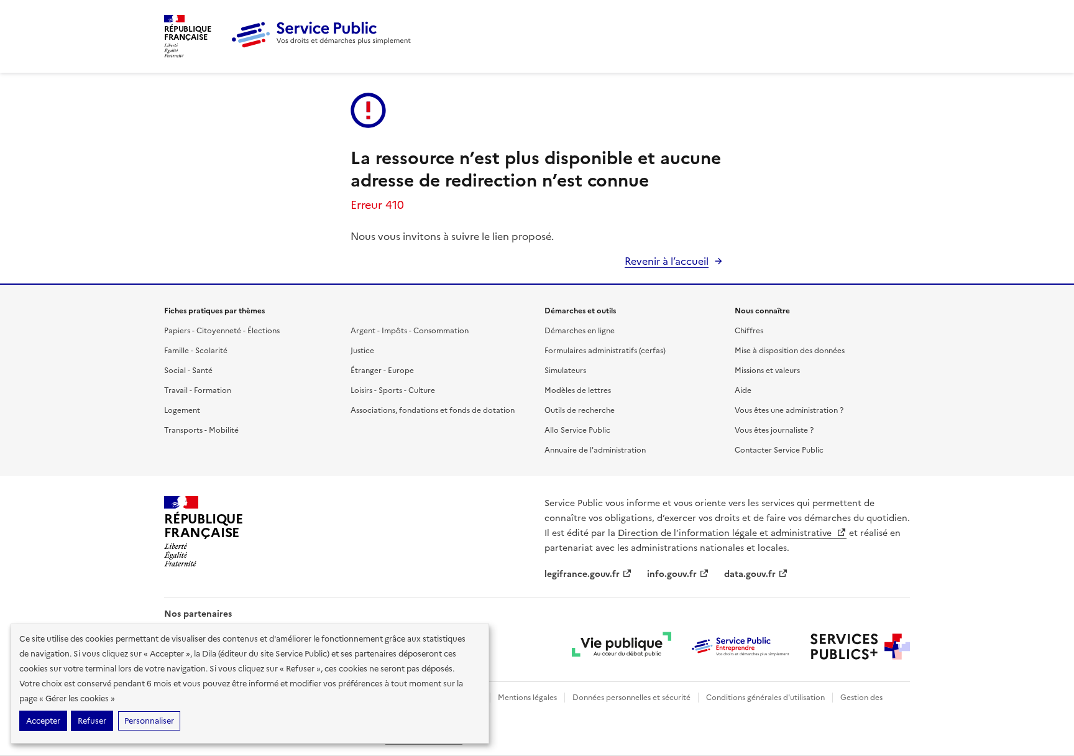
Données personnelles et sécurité (631, 697)
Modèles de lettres (577, 390)
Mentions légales (527, 697)
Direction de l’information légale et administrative (726, 533)
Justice (362, 350)
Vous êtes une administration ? (789, 410)
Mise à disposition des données (790, 350)
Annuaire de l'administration (595, 450)
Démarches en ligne (579, 330)
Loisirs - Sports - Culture (393, 390)
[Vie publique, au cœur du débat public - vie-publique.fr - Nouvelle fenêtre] (621, 646)
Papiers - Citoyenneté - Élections (222, 330)
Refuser (92, 721)
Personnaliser (149, 721)
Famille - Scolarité (195, 350)
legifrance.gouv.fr (582, 574)
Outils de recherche (579, 410)
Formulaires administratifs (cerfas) (605, 350)
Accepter (43, 721)
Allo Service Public (577, 430)
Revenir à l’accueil (667, 261)
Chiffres (749, 330)
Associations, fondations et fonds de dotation (433, 410)
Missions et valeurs (767, 370)
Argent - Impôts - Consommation (410, 330)
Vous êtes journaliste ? (774, 430)
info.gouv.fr (672, 574)
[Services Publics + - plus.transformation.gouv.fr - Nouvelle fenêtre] (860, 646)
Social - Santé (188, 370)
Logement (182, 410)
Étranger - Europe (382, 370)
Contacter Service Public (779, 450)
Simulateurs (565, 370)
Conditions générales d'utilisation (765, 697)
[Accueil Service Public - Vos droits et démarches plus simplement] (324, 45)
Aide (743, 390)
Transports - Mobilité (201, 430)
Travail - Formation (197, 390)
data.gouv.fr (750, 574)
